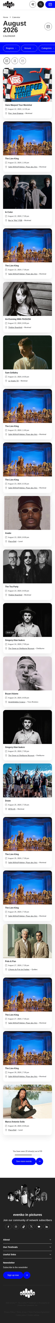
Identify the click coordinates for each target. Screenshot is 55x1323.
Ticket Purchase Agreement (38, 1312)
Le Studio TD (13, 381)
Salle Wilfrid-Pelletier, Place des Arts (22, 167)
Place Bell (12, 541)
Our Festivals (10, 1247)
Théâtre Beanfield (15, 327)
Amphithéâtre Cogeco (16, 702)
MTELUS (11, 809)
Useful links (9, 1254)
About (6, 1239)
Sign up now (13, 1275)
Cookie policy (21, 1315)
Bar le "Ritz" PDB (15, 220)
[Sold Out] (27, 620)
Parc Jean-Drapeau (15, 113)
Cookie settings (33, 1315)
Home (5, 17)
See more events (24, 1161)
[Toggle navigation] (32, 4)
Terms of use (21, 1312)
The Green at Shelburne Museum (21, 648)
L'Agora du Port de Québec (19, 969)
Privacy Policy (9, 1312)
